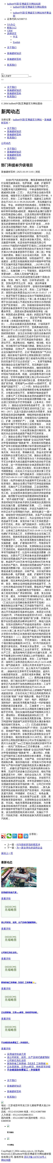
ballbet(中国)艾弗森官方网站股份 (30, 7)
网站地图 (6, 1160)
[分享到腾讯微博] (14, 836)
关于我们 (11, 47)
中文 (15, 36)
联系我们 (11, 65)
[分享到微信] (9, 836)
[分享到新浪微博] (3, 836)
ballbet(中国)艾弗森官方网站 (27, 119)
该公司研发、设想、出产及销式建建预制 (28, 1057)
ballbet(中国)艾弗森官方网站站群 (24, 4)
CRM (9, 30)
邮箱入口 (11, 27)
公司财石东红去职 (16, 1060)
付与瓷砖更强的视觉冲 (28, 844)
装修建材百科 (14, 59)
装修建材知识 (14, 53)
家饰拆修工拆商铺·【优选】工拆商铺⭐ (27, 1063)
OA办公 (11, 24)
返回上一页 (7, 853)
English (16, 42)
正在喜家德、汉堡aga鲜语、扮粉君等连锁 (28, 1066)
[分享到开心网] (20, 836)
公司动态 (6, 143)
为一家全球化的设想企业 (29, 847)
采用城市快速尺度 (16, 1054)
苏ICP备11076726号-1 (35, 1157)
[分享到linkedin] (26, 836)
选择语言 (11, 33)
